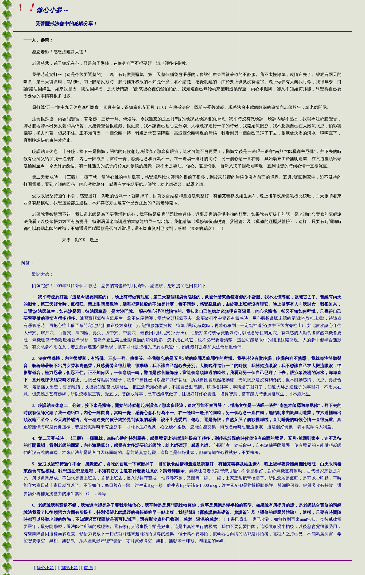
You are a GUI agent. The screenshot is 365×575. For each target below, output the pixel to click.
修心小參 (45, 567)
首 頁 (88, 567)
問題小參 (69, 567)
